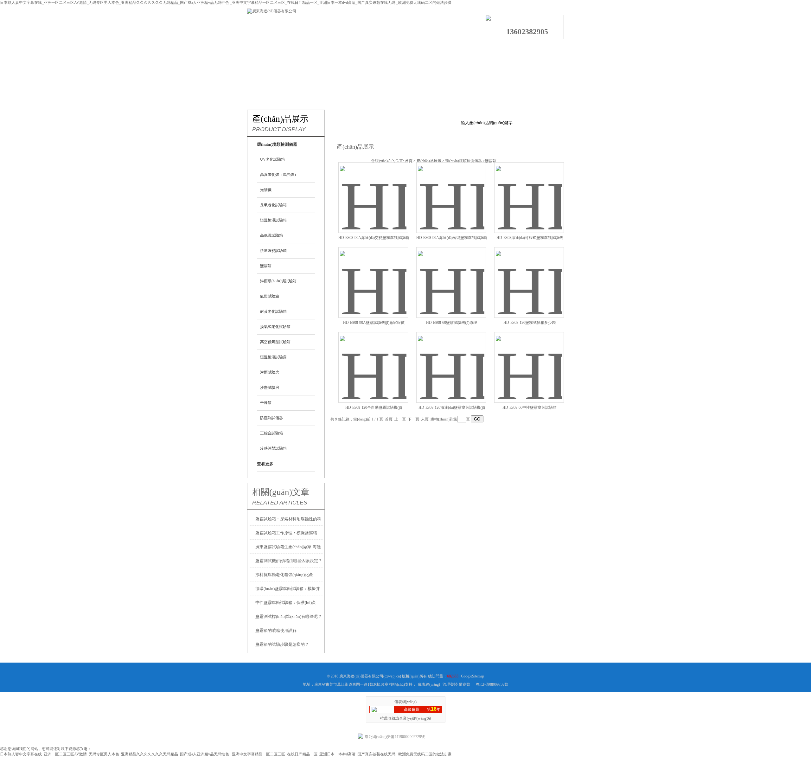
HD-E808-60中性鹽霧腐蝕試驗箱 (529, 407)
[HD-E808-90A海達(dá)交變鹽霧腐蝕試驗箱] (373, 190)
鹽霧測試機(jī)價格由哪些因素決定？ (288, 560)
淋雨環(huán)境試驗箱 (278, 281)
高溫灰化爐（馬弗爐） (279, 174)
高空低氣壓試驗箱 (275, 342)
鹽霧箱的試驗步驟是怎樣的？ (282, 644)
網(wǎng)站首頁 (266, 49)
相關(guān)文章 (280, 492)
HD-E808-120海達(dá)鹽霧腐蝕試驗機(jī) (451, 407)
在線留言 (494, 49)
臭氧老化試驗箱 (273, 205)
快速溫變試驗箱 (273, 250)
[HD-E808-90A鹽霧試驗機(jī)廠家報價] (373, 275)
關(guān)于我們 (304, 49)
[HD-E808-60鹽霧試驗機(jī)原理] (451, 275)
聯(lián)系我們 (532, 49)
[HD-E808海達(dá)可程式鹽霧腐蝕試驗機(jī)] (529, 190)
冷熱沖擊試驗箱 (273, 448)
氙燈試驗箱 (269, 296)
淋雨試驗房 (269, 372)
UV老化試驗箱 (272, 159)
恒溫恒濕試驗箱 (273, 220)
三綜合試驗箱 (271, 433)
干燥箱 (265, 403)
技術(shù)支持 (418, 49)
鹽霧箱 (265, 266)
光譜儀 (265, 190)
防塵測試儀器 (271, 418)
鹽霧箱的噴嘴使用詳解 (276, 630)
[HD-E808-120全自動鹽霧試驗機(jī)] (373, 360)
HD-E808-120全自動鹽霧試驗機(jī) (373, 407)
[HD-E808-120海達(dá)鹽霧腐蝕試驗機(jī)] (451, 360)
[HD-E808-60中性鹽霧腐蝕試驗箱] (529, 360)
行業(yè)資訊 (380, 49)
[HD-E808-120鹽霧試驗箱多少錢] (529, 275)
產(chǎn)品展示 (342, 49)
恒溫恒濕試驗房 (273, 357)
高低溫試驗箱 (271, 235)
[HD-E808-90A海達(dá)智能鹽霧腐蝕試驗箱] (451, 190)
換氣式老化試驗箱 (275, 326)
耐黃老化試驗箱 (273, 311)
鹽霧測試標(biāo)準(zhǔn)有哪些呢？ (288, 616)
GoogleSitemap (472, 676)
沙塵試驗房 (269, 387)
